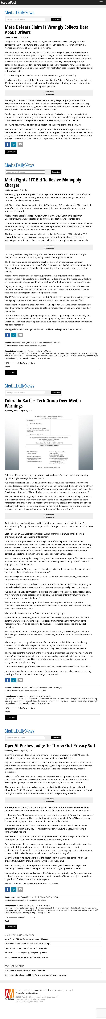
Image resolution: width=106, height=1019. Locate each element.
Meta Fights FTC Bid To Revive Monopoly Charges (26, 939)
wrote (17, 547)
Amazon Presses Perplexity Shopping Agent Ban (26, 953)
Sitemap (68, 990)
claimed (9, 237)
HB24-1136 (19, 496)
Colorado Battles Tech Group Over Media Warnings (27, 943)
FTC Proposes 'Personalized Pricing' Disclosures (26, 957)
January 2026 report (15, 831)
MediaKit (34, 990)
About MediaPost (22, 990)
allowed (21, 135)
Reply (7, 367)
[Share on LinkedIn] (13, 144)
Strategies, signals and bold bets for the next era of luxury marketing (36, 975)
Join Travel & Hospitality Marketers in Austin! (25, 970)
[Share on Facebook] (7, 144)
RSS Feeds (59, 990)
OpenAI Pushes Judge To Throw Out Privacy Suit (26, 948)
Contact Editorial (46, 990)
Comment (11, 152)
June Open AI (51, 836)
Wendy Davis (12, 37)
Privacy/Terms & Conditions (27, 993)
